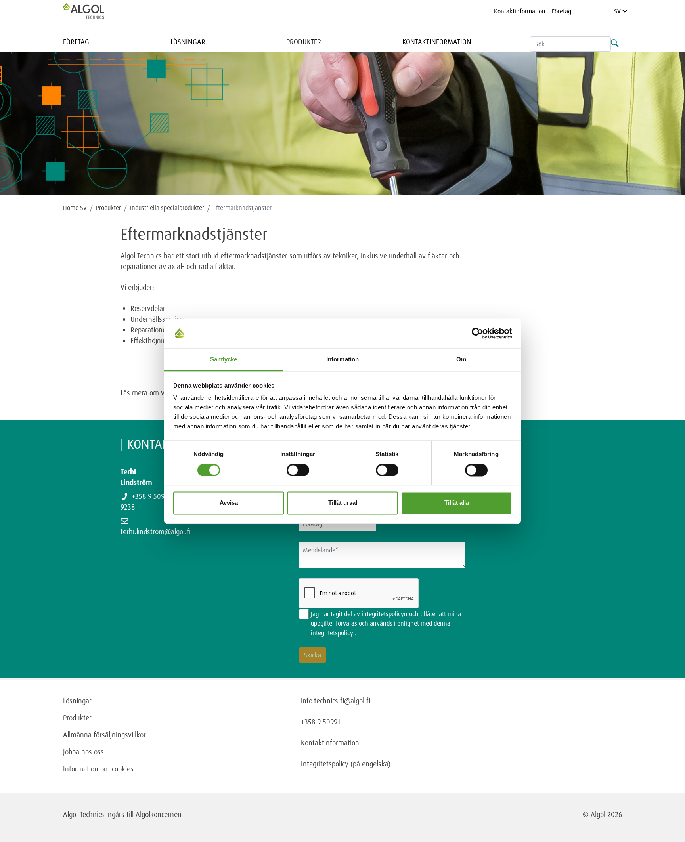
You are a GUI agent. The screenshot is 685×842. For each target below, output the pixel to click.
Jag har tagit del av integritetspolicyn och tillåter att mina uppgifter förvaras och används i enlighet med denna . (386, 623)
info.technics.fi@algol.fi (335, 700)
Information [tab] (342, 359)
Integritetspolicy (324, 763)
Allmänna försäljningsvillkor (104, 734)
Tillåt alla (456, 503)
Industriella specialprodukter (167, 208)
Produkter (303, 41)
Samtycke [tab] (223, 359)
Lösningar (187, 41)
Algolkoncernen (159, 814)
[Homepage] (92, 11)
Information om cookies (98, 768)
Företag (561, 11)
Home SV (75, 208)
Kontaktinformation (519, 11)
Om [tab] (461, 359)
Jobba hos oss (83, 751)
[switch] (298, 470)
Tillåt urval (342, 503)
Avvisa (229, 503)
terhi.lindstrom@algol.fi (156, 531)
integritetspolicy (332, 633)
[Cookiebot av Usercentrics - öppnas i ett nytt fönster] (477, 333)
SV (618, 11)
